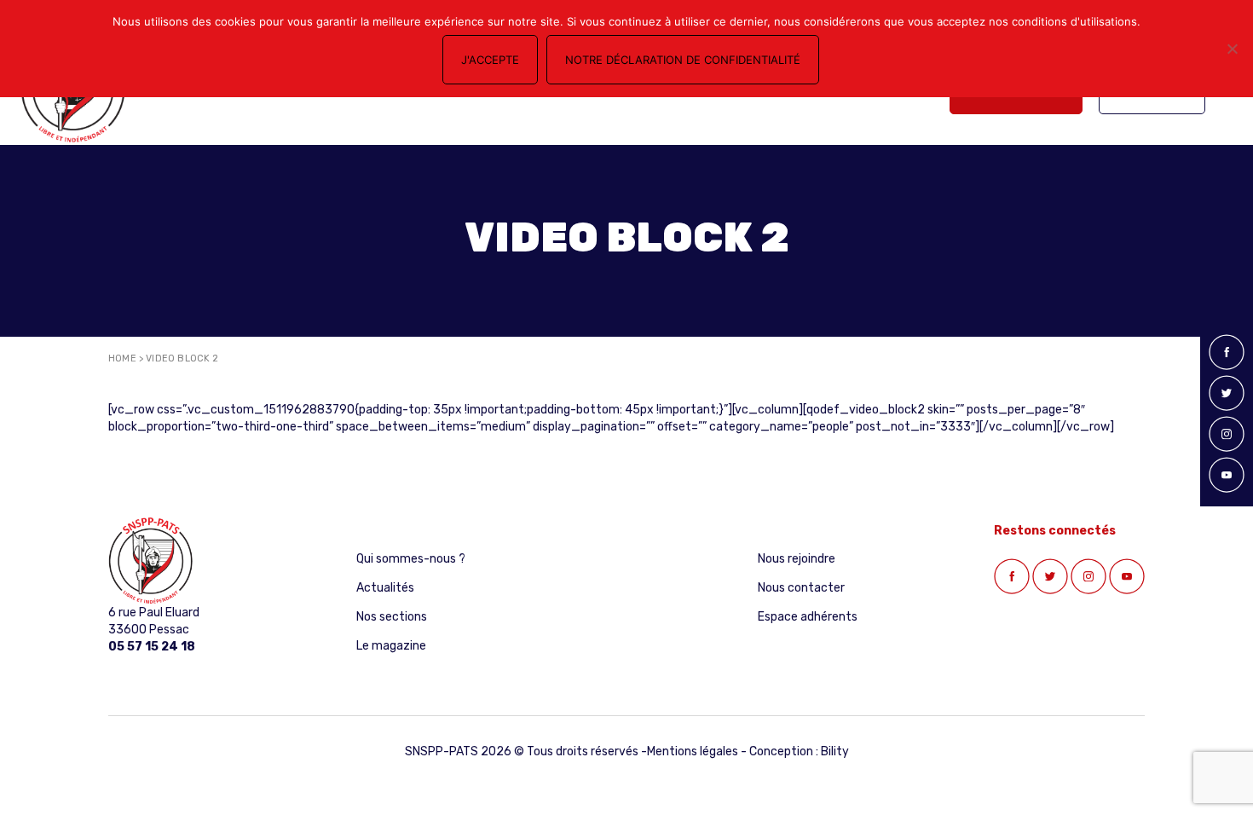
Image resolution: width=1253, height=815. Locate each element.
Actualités (385, 588)
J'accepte (490, 59)
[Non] (1231, 48)
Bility (835, 751)
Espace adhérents (807, 617)
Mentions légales (692, 751)
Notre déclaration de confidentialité (682, 59)
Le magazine (391, 646)
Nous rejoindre (796, 559)
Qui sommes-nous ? (410, 559)
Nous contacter (801, 588)
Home (122, 358)
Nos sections (391, 617)
